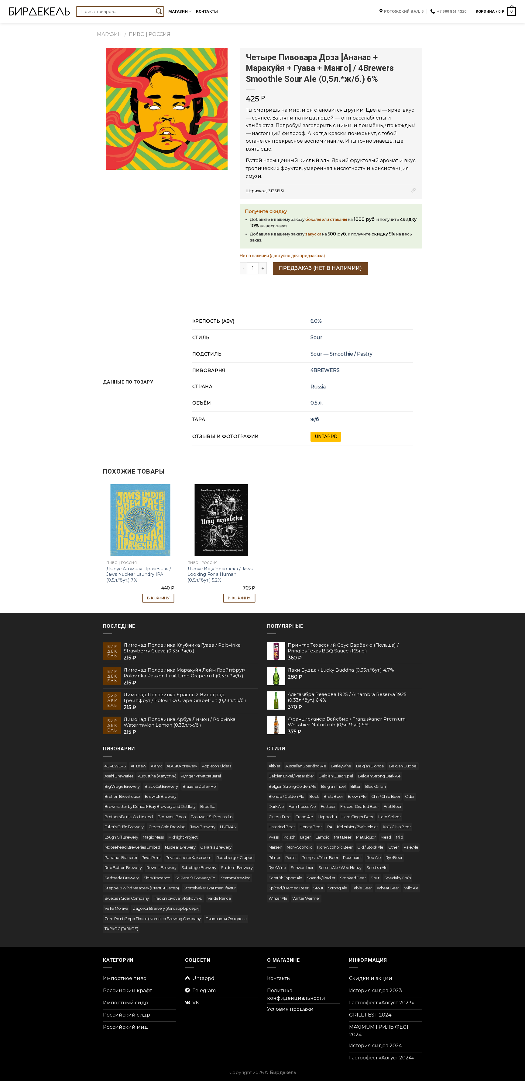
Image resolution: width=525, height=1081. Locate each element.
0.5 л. (317, 403)
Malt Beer (342, 837)
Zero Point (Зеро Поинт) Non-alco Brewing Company (153, 918)
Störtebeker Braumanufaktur (209, 888)
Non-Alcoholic (299, 847)
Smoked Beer (353, 878)
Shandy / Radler (321, 878)
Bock (314, 796)
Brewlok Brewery (160, 796)
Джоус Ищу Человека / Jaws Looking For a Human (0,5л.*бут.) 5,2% (219, 574)
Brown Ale (357, 796)
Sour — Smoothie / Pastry (341, 354)
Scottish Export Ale (285, 878)
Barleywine (341, 766)
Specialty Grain (397, 878)
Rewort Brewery (161, 867)
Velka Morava (116, 908)
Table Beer (362, 888)
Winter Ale (278, 898)
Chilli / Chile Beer (385, 796)
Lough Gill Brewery (121, 837)
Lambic (322, 837)
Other (393, 847)
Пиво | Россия (149, 34)
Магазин (178, 11)
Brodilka (207, 806)
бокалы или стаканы (326, 219)
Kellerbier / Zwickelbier (357, 827)
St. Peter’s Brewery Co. (195, 878)
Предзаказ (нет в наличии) (320, 268)
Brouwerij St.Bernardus (211, 817)
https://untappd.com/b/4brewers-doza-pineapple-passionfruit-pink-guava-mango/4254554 (326, 437)
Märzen (275, 847)
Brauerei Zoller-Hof (200, 786)
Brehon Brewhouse (122, 796)
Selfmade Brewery (122, 878)
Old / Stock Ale (370, 847)
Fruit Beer (393, 806)
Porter (291, 857)
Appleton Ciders (216, 766)
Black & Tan (375, 786)
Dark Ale (276, 806)
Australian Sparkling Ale (305, 766)
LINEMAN (228, 827)
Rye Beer (394, 857)
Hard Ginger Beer (357, 817)
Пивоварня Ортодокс (225, 918)
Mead (385, 837)
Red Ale (373, 857)
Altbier (274, 766)
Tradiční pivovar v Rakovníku (178, 898)
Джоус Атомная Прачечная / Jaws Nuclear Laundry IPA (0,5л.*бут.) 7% (138, 574)
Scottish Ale (376, 867)
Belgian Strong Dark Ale (379, 776)
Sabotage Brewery (198, 867)
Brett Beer (333, 796)
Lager (305, 837)
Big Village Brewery (122, 786)
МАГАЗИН (109, 34)
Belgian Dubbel (403, 766)
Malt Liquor (366, 837)
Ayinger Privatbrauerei (201, 776)
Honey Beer (311, 827)
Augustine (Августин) (157, 776)
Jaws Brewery (202, 827)
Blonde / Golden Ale (286, 796)
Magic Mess (153, 837)
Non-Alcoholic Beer (334, 847)
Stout (318, 888)
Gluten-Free (279, 817)
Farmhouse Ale (302, 806)
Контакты (207, 11)
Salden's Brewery (236, 867)
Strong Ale (337, 888)
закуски (313, 234)
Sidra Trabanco (157, 878)
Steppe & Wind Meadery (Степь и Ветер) (142, 888)
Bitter (355, 786)
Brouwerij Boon (172, 817)
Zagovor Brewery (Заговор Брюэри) (166, 908)
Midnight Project (183, 837)
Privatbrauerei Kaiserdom (188, 857)
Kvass (274, 837)
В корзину (158, 598)
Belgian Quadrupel (336, 776)
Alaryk (156, 766)
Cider (410, 796)
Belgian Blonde (370, 766)
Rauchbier (352, 857)
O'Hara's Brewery (215, 847)
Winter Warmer (306, 898)
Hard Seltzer (389, 817)
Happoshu (327, 817)
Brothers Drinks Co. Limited (129, 817)
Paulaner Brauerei (121, 857)
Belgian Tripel (333, 786)
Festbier (328, 806)
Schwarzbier (302, 867)
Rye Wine (277, 867)
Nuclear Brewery (180, 847)
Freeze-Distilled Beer (359, 806)
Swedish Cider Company (127, 898)
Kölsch (289, 837)
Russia (318, 387)
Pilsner (274, 857)
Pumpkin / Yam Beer (320, 857)
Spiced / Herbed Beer (288, 888)
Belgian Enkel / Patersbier (291, 776)
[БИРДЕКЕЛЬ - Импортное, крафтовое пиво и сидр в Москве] (39, 11)
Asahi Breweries (119, 776)
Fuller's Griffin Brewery (124, 827)
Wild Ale (411, 888)
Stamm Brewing (236, 878)
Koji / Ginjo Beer (397, 827)
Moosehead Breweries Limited (132, 847)
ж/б (315, 419)
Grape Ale (304, 817)
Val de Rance (219, 898)
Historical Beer (282, 827)
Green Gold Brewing (167, 827)
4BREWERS (325, 370)
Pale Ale (411, 847)
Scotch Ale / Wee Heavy (340, 867)
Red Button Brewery (123, 867)
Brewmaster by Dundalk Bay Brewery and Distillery (150, 806)
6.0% (316, 321)
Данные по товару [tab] (128, 382)
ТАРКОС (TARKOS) (121, 928)
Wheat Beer (388, 888)
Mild (399, 837)
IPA (329, 827)
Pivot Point (151, 857)
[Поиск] (159, 11)
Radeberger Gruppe (235, 857)
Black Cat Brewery (161, 786)
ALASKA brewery (181, 766)
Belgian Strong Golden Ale (292, 786)
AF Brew (138, 766)
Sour (316, 337)
